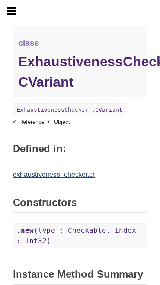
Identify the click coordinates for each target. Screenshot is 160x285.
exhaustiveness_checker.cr (54, 174)
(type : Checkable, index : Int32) (76, 235)
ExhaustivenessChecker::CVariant (69, 109)
